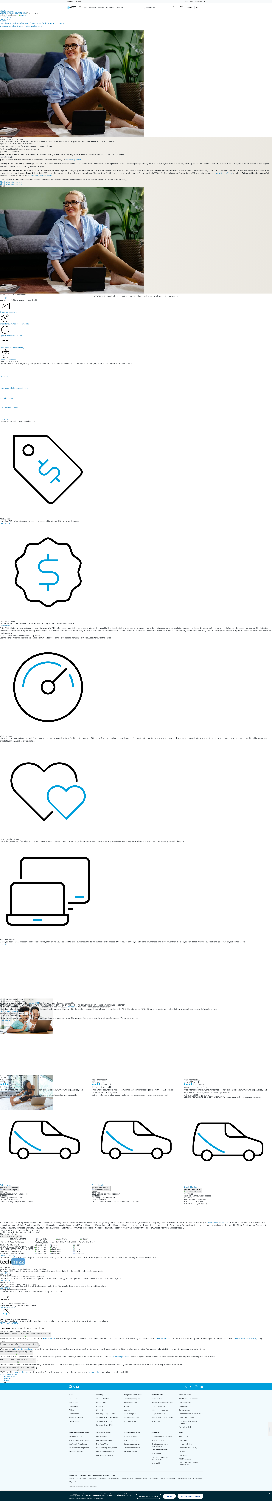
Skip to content (6, 11)
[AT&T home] (71, 7)
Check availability (7, 1255)
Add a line (127, 1406)
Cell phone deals (185, 1402)
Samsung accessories (132, 1444)
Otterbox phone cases (132, 1448)
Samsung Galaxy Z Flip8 (104, 1425)
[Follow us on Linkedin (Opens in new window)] (201, 1387)
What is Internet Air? (159, 1440)
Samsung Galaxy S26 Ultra (105, 1414)
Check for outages (7, 398)
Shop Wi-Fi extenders (8, 360)
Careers (182, 1451)
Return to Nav (20, 13)
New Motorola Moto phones (79, 1448)
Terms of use (92, 1478)
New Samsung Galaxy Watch (106, 1448)
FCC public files (73, 1482)
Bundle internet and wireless (162, 1436)
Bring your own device (160, 1410)
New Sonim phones (76, 1451)
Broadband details (113, 1478)
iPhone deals (183, 1406)
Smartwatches (74, 1414)
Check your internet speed (10, 312)
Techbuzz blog (73, 1475)
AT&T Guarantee (185, 1459)
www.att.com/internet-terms (39, 175)
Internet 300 (17, 1328)
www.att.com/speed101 (218, 1222)
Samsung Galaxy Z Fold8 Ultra (107, 1417)
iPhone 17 (99, 1410)
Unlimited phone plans (132, 1399)
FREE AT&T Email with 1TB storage (98, 1475)
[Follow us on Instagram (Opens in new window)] (196, 1387)
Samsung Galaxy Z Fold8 (105, 1421)
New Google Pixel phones (78, 1444)
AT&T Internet (71, 1006)
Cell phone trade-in (158, 1414)
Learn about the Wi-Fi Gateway (12, 348)
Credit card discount (186, 1417)
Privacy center (154, 1478)
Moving (14, 1013)
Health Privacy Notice (184, 1478)
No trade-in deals (185, 1427)
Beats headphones (130, 1451)
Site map (71, 1478)
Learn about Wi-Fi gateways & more (14, 388)
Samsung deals (184, 1410)
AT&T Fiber (4, 1236)
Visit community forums (9, 407)
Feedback (83, 1475)
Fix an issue (4, 376)
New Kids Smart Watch (104, 1455)
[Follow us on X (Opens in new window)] (185, 1387)
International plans (130, 1402)
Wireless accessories (76, 1417)
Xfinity (19, 1236)
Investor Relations (185, 1444)
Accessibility (102, 1478)
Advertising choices (141, 1478)
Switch (7, 1013)
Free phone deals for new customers (188, 1422)
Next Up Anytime (130, 1421)
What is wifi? (156, 1463)
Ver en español (200, 2)
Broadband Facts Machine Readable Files (188, 1464)
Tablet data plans (130, 1414)
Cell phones (73, 1399)
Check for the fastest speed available (14, 324)
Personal (70, 2)
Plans (2, 1013)
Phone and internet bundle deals (191, 1414)
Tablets (71, 1410)
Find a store (189, 2)
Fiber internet (74, 1402)
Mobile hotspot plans (131, 1417)
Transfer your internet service (162, 1417)
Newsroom (183, 1440)
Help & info (183, 1455)
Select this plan (6, 1185)
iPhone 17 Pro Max (102, 1399)
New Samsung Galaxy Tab (105, 1440)
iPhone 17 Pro (101, 1402)
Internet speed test (158, 1406)
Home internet (74, 1406)
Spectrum (12, 1236)
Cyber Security (197, 1478)
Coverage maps (81, 1478)
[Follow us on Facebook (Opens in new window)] (191, 1387)
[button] (80, 7)
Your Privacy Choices (167, 1478)
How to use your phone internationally (160, 1445)
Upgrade (127, 1410)
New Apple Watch (102, 1444)
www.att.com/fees (223, 173)
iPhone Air (100, 1406)
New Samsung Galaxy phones (79, 1440)
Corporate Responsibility (188, 1448)
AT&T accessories (130, 1440)
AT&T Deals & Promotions (188, 1399)
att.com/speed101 (73, 159)
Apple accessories (130, 1436)
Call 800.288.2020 (7, 1307)
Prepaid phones (74, 1421)
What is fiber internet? (159, 1450)
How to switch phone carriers (162, 1402)
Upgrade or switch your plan (11, 336)
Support (21, 1013)
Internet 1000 (33, 1003)
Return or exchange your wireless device (161, 1458)
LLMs (113, 1475)
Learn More (5, 298)
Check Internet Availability (11, 182)
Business (79, 2)
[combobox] (158, 7)
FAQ (26, 1013)
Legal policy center (127, 1478)
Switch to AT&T (157, 1399)
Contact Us (4, 419)
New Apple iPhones (76, 1436)
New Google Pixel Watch (105, 1451)
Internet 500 (32, 1328)
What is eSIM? (156, 1453)
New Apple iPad (101, 1436)
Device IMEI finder (158, 1421)
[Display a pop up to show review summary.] (21, 1084)
